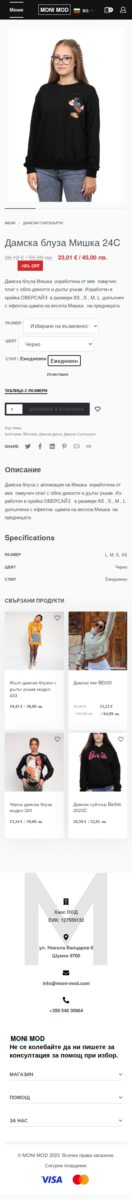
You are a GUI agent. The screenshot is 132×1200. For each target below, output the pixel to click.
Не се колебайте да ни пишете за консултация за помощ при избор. (64, 1046)
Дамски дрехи (50, 433)
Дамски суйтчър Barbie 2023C (97, 807)
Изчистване (58, 374)
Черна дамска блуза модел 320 (31, 807)
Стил (10, 359)
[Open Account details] (123, 9)
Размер (13, 323)
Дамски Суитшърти (43, 222)
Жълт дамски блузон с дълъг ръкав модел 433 (33, 688)
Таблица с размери (26, 391)
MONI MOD (54, 9)
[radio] (64, 360)
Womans (30, 433)
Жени (10, 222)
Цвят (10, 341)
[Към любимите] (98, 409)
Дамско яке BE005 (92, 682)
